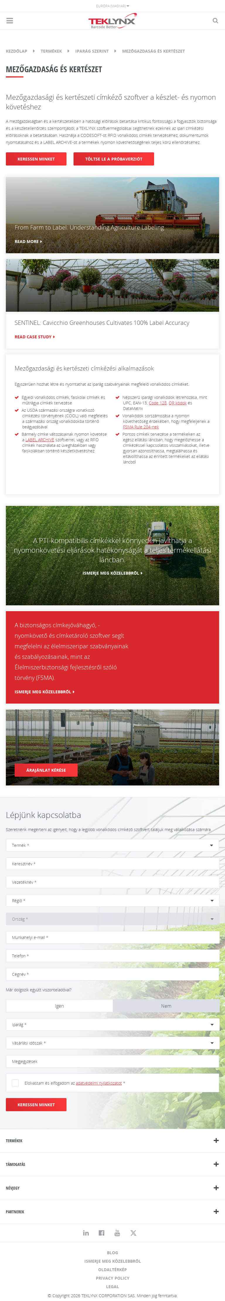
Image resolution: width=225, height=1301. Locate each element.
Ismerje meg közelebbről (112, 1261)
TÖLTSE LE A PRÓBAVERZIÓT (113, 159)
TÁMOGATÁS (15, 1164)
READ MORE (27, 241)
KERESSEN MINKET (36, 159)
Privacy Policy (112, 1278)
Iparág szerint (92, 51)
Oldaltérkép (112, 1269)
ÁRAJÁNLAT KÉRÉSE (46, 770)
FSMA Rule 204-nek (141, 427)
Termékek (51, 51)
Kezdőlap (16, 51)
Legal (112, 1286)
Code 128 (158, 403)
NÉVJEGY (13, 1188)
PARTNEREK (15, 1211)
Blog (112, 1252)
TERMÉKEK (14, 1140)
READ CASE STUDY (33, 337)
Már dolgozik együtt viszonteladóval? (38, 989)
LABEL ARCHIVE (39, 439)
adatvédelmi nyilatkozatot (99, 1083)
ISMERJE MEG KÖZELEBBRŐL (111, 573)
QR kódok (178, 403)
